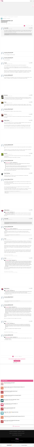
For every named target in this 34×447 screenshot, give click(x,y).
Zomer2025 (6, 218)
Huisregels (19, 431)
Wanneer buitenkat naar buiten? (9, 382)
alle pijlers (8, 18)
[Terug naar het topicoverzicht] (1, 19)
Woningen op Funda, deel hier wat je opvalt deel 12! (12, 395)
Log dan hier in (19, 362)
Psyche (5, 404)
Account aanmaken (17, 360)
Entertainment (6, 408)
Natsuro (5, 114)
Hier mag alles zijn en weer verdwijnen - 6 (11, 403)
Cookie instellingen (21, 433)
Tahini (5, 102)
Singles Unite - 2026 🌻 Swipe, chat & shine (11, 412)
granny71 (5, 153)
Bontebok (6, 95)
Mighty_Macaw (6, 120)
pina (6, 212)
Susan (5, 238)
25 (31, 25)
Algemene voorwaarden (13, 431)
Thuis (5, 383)
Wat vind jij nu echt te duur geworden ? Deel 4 (11, 399)
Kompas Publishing (24, 445)
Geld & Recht (6, 400)
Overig (5, 387)
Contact (23, 431)
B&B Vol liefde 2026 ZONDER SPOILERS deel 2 (12, 420)
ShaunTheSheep (7, 173)
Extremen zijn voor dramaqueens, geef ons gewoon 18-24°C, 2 (14, 416)
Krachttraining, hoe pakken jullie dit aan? (10, 391)
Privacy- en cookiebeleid (13, 433)
